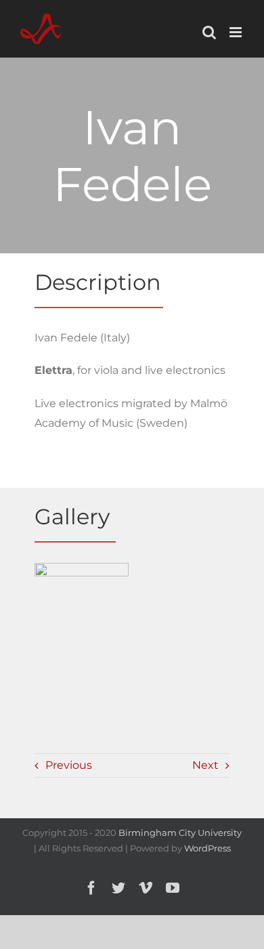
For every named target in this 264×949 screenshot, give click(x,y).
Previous (68, 765)
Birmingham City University (180, 832)
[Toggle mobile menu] (236, 32)
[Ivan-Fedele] (82, 606)
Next (205, 765)
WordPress (207, 848)
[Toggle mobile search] (209, 32)
